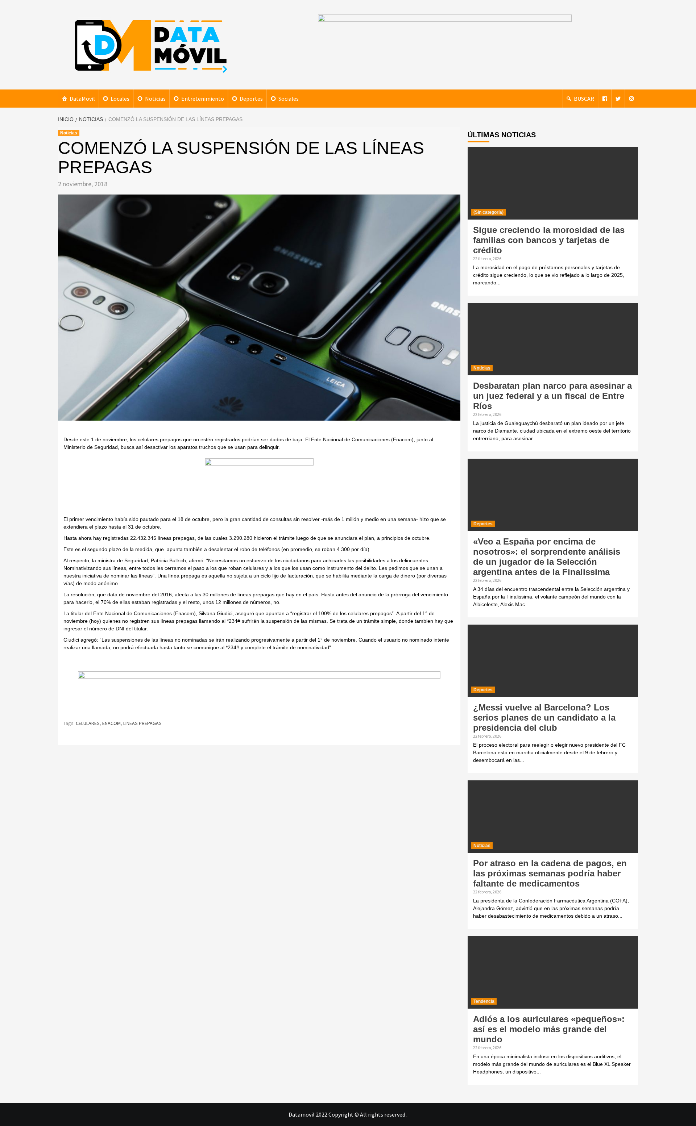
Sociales (288, 98)
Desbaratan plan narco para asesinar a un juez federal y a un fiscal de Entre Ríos (552, 396)
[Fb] (604, 98)
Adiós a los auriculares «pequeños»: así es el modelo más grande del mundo (549, 1029)
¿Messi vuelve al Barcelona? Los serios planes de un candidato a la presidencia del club (544, 717)
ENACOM (111, 723)
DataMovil (82, 98)
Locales (120, 98)
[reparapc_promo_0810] (259, 692)
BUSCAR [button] (584, 98)
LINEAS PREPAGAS (142, 723)
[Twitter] (618, 98)
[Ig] (631, 98)
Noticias (155, 98)
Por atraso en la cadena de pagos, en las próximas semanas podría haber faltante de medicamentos (550, 873)
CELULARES (88, 723)
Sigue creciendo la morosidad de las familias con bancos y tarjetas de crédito (549, 240)
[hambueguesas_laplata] (259, 486)
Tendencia (483, 1001)
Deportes (251, 98)
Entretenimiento (202, 98)
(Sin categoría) (488, 212)
